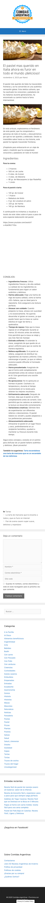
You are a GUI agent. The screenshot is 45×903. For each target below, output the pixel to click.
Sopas (6, 751)
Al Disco (7, 635)
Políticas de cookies (12, 870)
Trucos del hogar (11, 764)
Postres (7, 732)
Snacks (7, 745)
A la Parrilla (9, 632)
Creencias (8, 667)
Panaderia (8, 716)
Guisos (7, 693)
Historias (8, 700)
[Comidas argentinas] (22, 14)
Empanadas (9, 680)
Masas (7, 703)
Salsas (7, 735)
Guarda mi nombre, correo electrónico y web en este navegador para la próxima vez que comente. (21, 587)
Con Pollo (8, 661)
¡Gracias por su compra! (14, 873)
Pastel (6, 722)
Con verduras (9, 664)
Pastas (7, 719)
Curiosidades (9, 671)
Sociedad (8, 748)
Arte (6, 645)
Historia (7, 696)
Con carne (8, 655)
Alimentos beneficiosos (14, 638)
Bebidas (7, 648)
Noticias (7, 712)
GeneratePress (22, 900)
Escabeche (8, 687)
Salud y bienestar (11, 741)
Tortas (7, 757)
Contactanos (9, 861)
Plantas (7, 728)
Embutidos (8, 677)
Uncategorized (10, 767)
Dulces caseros (10, 674)
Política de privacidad (13, 867)
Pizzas (7, 725)
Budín (6, 651)
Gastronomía (9, 690)
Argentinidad (9, 642)
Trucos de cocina (11, 761)
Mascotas (8, 706)
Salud (6, 738)
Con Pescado (9, 658)
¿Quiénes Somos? (11, 877)
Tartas (8, 512)
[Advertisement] (22, 252)
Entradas (8, 683)
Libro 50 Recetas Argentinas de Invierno (21, 864)
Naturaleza (8, 709)
